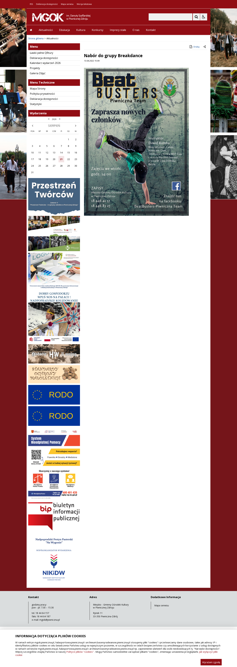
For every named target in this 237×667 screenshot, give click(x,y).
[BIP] (54, 530)
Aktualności (46, 30)
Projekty (35, 68)
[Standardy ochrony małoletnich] (54, 382)
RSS (31, 4)
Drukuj (196, 46)
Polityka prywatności (42, 93)
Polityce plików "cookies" (80, 651)
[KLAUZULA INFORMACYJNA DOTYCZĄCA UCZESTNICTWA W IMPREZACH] (54, 425)
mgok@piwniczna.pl (49, 619)
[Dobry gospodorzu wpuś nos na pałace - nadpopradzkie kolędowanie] (54, 342)
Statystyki (36, 104)
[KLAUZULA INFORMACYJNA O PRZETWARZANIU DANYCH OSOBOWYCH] (54, 404)
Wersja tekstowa (84, 4)
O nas (136, 30)
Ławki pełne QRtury (41, 53)
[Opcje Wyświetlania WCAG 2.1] (203, 16)
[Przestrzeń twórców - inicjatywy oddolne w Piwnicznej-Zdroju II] (54, 250)
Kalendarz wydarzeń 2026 (45, 63)
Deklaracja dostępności (47, 4)
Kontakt (151, 30)
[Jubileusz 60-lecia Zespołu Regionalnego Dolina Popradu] (54, 584)
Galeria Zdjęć (37, 73)
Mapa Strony (37, 88)
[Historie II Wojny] (54, 363)
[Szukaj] (196, 16)
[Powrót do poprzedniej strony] (205, 47)
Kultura (80, 30)
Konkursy (97, 30)
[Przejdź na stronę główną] (31, 30)
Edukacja (64, 30)
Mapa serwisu (67, 4)
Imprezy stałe (118, 30)
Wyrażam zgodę (211, 662)
